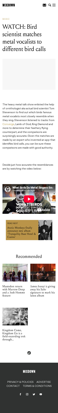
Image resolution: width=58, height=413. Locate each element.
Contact (13, 386)
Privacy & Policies (20, 382)
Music (6, 19)
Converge (8, 124)
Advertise (44, 382)
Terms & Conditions (37, 386)
